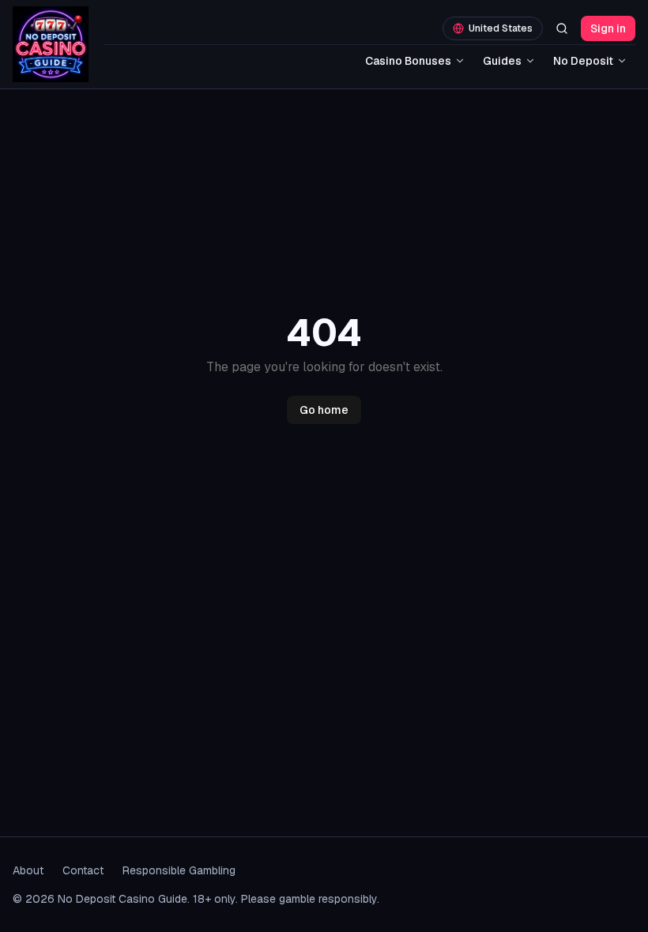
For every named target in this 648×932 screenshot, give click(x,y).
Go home (324, 410)
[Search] (562, 28)
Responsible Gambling (178, 870)
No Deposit (583, 61)
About (28, 870)
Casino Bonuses (408, 61)
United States (501, 28)
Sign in (608, 28)
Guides (502, 61)
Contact (83, 870)
